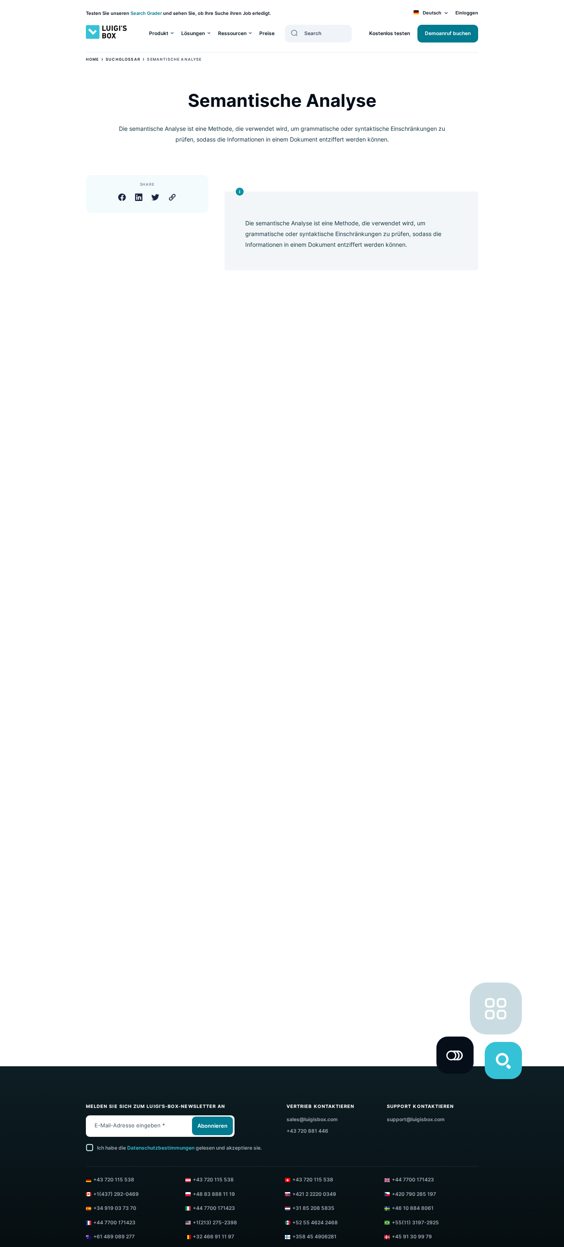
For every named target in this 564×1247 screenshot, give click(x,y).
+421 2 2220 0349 (314, 1194)
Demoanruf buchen (448, 33)
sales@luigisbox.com (312, 1119)
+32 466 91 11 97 (213, 1237)
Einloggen (466, 13)
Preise (267, 33)
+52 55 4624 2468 (315, 1223)
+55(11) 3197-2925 (415, 1223)
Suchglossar (123, 59)
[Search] (294, 33)
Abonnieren (212, 1126)
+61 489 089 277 (114, 1237)
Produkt (158, 33)
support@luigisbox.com (416, 1119)
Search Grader (146, 13)
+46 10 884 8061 (413, 1208)
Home (92, 59)
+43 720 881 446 (307, 1131)
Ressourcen (232, 33)
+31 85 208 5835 (313, 1208)
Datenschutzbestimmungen (160, 1148)
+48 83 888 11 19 (214, 1194)
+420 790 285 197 (414, 1194)
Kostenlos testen (389, 33)
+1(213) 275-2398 (215, 1223)
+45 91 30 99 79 (412, 1237)
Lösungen (193, 33)
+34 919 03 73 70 (114, 1208)
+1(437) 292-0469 (116, 1194)
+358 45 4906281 (314, 1237)
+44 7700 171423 (413, 1180)
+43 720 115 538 (113, 1180)
